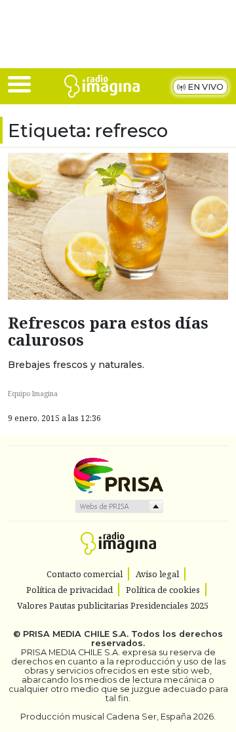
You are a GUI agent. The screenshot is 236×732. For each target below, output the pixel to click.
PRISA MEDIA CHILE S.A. (75, 634)
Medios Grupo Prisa (118, 506)
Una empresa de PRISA (118, 474)
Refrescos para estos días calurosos (108, 331)
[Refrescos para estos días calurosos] (118, 225)
